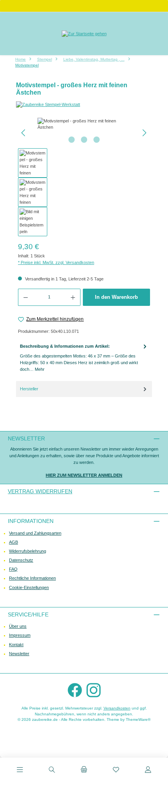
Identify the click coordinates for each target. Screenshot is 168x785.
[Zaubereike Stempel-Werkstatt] (84, 104)
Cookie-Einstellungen (29, 587)
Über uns (18, 626)
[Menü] (20, 770)
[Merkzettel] (116, 770)
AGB (13, 542)
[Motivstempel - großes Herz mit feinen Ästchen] (84, 124)
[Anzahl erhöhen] (73, 297)
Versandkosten (117, 708)
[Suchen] (52, 770)
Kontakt (16, 644)
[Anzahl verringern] (25, 297)
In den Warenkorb (116, 297)
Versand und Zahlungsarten (35, 533)
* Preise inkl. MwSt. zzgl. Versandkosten (56, 262)
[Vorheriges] (24, 133)
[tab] (84, 357)
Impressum (19, 635)
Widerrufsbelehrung (27, 551)
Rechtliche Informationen (32, 578)
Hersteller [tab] (29, 388)
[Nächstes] (144, 133)
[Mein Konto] (148, 770)
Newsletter (19, 653)
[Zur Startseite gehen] (84, 33)
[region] (84, 177)
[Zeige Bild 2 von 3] (84, 140)
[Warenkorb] (84, 770)
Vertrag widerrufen (40, 491)
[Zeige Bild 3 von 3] (96, 140)
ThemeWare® (138, 719)
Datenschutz (21, 560)
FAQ (13, 569)
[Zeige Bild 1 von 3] (71, 140)
